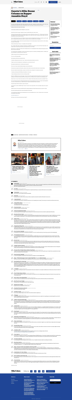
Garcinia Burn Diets (18, 325)
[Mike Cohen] (12, 7)
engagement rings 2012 (19, 225)
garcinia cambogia (18, 338)
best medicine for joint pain (20, 261)
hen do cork (16, 240)
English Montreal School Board (23, 134)
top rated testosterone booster (20, 288)
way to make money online (20, 273)
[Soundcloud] (22, 148)
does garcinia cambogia (19, 254)
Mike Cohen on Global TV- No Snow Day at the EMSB (42, 389)
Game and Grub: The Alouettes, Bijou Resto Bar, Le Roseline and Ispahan (55, 55)
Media (39, 10)
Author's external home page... (20, 299)
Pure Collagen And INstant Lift (20, 355)
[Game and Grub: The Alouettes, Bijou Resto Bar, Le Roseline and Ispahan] (19, 159)
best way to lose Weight (19, 281)
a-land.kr (16, 268)
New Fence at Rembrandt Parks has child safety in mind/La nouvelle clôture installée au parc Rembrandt (55, 68)
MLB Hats (16, 195)
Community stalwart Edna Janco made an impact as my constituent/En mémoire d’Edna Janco (55, 28)
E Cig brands (16, 305)
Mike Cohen (15, 7)
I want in (55, 47)
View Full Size (17, 360)
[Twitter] (44, 2)
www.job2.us (17, 334)
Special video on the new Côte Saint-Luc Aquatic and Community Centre (42, 383)
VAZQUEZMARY (17, 199)
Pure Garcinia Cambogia (19, 231)
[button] (59, 2)
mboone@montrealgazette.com (15, 95)
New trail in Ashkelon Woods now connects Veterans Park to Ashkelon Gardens (55, 24)
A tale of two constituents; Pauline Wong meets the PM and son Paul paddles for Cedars (55, 33)
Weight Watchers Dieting (19, 245)
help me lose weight (18, 284)
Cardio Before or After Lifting (20, 352)
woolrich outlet (17, 207)
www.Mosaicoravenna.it (19, 234)
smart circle (16, 218)
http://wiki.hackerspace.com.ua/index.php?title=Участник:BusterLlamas (30, 257)
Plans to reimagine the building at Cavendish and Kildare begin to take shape (42, 380)
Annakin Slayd (16, 134)
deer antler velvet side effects (20, 277)
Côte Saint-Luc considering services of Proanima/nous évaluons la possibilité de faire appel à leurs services (55, 64)
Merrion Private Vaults (19, 214)
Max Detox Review (18, 342)
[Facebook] (39, 2)
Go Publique (31, 134)
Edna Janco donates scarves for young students (55, 37)
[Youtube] (46, 2)
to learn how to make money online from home (24, 249)
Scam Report (16, 311)
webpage (16, 295)
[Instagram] (41, 2)
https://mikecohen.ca (21, 142)
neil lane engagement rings (20, 210)
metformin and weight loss (20, 316)
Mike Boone (35, 134)
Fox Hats (16, 188)
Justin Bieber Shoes (18, 202)
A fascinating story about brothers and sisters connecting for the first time (42, 386)
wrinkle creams (17, 291)
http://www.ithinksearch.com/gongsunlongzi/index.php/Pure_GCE (24, 331)
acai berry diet (17, 329)
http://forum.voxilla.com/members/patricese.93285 (25, 346)
